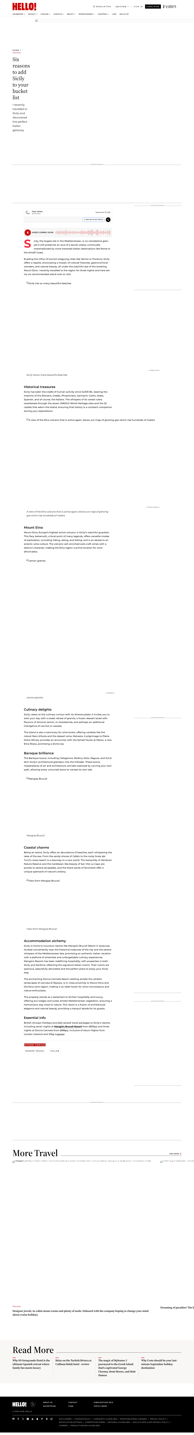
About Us (48, 1402)
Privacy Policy (158, 1419)
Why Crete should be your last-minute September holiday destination (159, 1364)
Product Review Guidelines (85, 1426)
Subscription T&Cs (103, 1402)
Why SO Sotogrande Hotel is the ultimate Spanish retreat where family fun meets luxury (31, 1364)
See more (174, 1154)
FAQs (71, 1406)
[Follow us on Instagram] (14, 1419)
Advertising (49, 1406)
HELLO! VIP (124, 14)
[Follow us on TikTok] (28, 1419)
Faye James (37, 211)
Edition (121, 6)
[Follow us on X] (23, 1419)
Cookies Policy (83, 1419)
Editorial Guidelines (119, 1422)
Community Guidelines (105, 1419)
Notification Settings (70, 1422)
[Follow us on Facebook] (18, 1419)
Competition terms (95, 1422)
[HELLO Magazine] (24, 7)
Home (16, 50)
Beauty (70, 14)
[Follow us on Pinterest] (42, 1419)
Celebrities (18, 14)
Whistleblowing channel (133, 1419)
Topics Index (100, 1406)
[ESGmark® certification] (31, 1404)
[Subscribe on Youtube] (33, 1419)
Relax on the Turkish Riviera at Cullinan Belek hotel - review (73, 1362)
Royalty (32, 14)
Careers (63, 1426)
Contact (72, 1402)
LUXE (114, 14)
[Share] (108, 220)
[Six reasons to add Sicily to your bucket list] (169, 6)
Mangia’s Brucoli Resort (68, 1026)
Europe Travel (34, 1051)
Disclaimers (65, 1419)
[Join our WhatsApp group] (52, 1419)
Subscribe (153, 7)
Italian (54, 1051)
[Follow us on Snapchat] (37, 1419)
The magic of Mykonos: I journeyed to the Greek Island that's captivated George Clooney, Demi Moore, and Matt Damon (117, 1368)
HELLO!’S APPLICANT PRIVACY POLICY (151, 1422)
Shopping (102, 14)
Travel (17, 53)
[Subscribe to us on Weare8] (47, 1419)
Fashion (44, 14)
